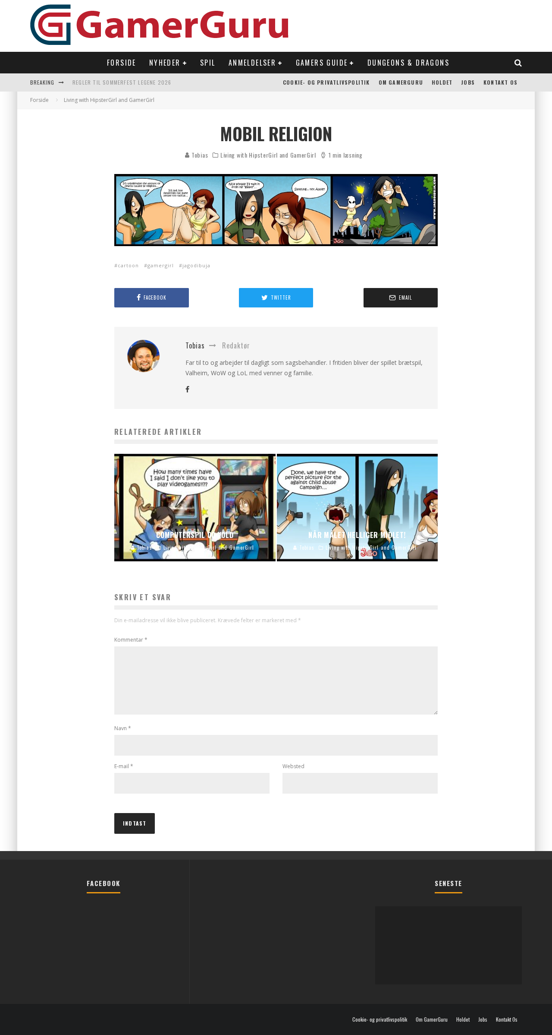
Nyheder (165, 62)
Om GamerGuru (401, 82)
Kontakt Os (500, 82)
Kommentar (130, 639)
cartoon (128, 265)
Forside (121, 62)
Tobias (199, 154)
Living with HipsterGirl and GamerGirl (268, 155)
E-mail (123, 766)
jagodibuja (196, 265)
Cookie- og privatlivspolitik (326, 82)
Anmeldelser (252, 62)
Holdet (442, 82)
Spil (208, 62)
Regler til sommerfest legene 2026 (122, 82)
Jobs (468, 82)
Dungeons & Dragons (408, 62)
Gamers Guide (322, 62)
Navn (122, 728)
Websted (293, 766)
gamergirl (160, 265)
